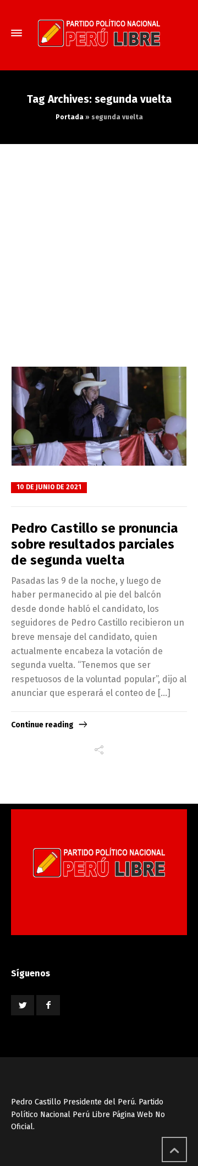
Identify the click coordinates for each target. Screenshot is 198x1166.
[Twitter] (22, 1005)
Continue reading (42, 725)
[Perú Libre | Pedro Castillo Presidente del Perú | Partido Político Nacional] (99, 33)
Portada (70, 117)
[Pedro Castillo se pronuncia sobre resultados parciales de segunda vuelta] (99, 416)
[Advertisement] (99, 248)
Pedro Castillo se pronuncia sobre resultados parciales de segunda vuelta (94, 544)
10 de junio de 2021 (48, 487)
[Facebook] (47, 1005)
